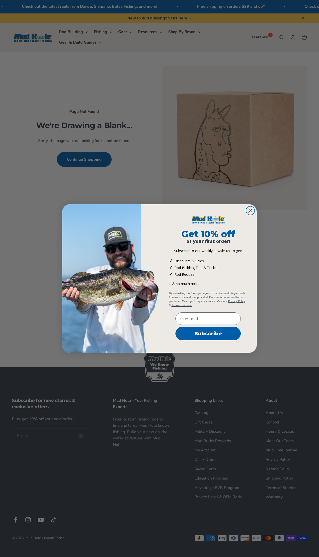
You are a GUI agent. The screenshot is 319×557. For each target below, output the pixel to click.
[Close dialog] (250, 210)
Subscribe (208, 334)
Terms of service (181, 305)
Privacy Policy (236, 301)
